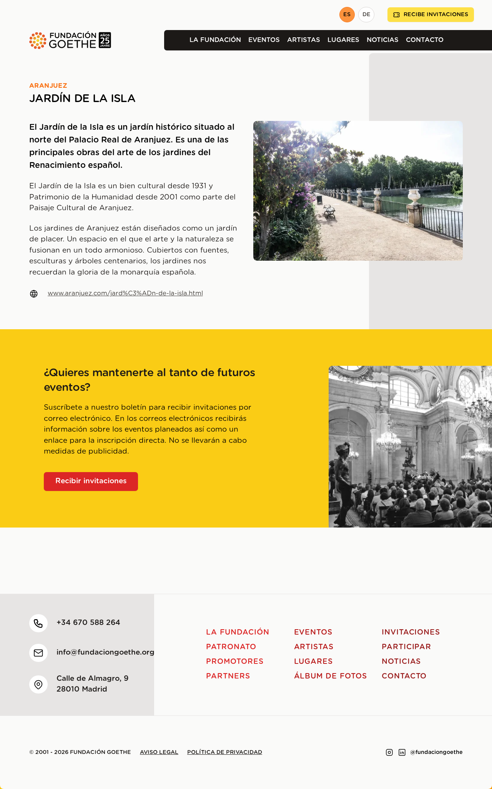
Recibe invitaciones (436, 14)
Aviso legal (159, 752)
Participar (407, 647)
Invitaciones (411, 632)
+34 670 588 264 (88, 623)
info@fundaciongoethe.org (106, 652)
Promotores (235, 661)
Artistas (303, 40)
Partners (228, 676)
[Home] (55, 40)
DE (366, 14)
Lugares (343, 40)
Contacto (425, 40)
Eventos (264, 40)
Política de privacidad (224, 752)
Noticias (383, 40)
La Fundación (215, 40)
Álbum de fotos (330, 676)
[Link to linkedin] (402, 752)
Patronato (231, 647)
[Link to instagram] (389, 752)
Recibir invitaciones (91, 481)
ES (347, 14)
